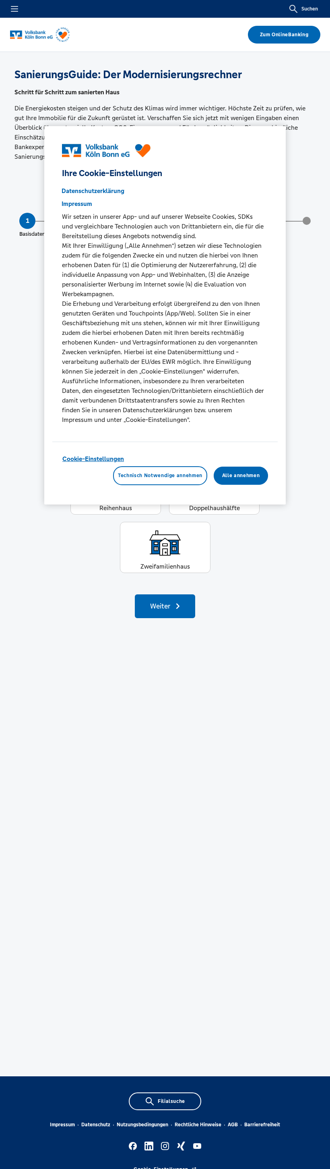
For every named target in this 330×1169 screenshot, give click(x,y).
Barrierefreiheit (262, 1124)
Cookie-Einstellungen (93, 459)
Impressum (62, 1124)
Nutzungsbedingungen (142, 1124)
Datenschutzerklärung (93, 191)
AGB (233, 1124)
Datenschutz (95, 1124)
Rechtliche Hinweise (198, 1124)
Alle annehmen (241, 475)
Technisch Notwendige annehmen (160, 475)
